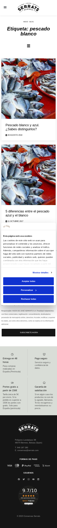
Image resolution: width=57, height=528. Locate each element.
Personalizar (27, 290)
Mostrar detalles (41, 272)
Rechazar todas (28, 299)
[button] (5, 7)
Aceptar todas (28, 281)
